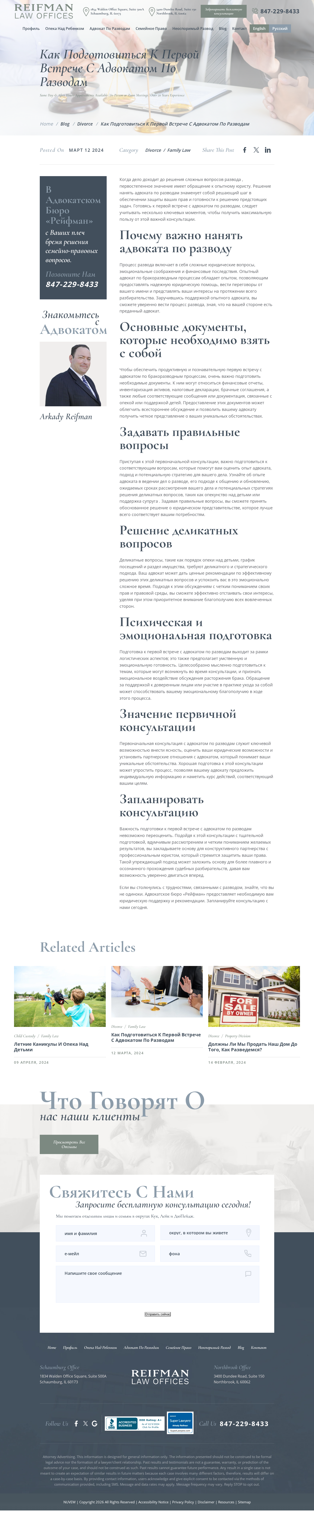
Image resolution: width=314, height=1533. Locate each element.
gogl (94, 1423)
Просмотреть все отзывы (69, 1144)
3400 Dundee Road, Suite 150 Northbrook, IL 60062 (176, 11)
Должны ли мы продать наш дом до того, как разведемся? (252, 1047)
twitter (256, 150)
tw (85, 1423)
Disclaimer (206, 1502)
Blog (223, 28)
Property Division (238, 1035)
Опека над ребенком (64, 28)
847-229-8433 (280, 11)
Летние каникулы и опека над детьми (51, 1047)
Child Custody (24, 1035)
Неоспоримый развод (192, 28)
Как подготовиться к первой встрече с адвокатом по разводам (156, 1037)
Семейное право (151, 28)
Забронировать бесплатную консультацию (223, 11)
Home (52, 1347)
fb (76, 1423)
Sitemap (244, 1502)
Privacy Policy (183, 1502)
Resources (226, 1502)
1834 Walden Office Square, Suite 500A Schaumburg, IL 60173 (117, 11)
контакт (239, 28)
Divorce (153, 150)
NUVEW (69, 1502)
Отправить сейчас (157, 1314)
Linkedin (267, 150)
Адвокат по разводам (110, 28)
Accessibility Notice (153, 1502)
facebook (244, 150)
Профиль (31, 28)
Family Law (178, 150)
